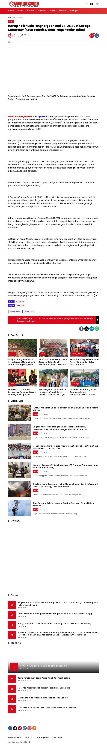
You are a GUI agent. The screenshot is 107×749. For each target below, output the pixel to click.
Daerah (21, 301)
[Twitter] (86, 328)
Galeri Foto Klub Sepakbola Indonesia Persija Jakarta (43, 698)
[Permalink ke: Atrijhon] (11, 35)
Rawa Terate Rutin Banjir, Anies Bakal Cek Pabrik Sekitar (44, 678)
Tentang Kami (42, 737)
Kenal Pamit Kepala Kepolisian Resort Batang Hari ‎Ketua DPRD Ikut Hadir (84, 362)
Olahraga (75, 384)
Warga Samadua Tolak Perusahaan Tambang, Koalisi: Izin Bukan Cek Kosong (54, 623)
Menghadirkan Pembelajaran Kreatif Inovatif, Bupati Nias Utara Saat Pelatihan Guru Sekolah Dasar (65, 447)
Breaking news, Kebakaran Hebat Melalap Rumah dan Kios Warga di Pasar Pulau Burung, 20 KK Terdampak (65, 485)
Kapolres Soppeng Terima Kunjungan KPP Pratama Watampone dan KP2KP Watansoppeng (65, 466)
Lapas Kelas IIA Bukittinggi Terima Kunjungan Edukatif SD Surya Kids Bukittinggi (55, 613)
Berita (11, 21)
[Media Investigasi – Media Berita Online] (31, 3)
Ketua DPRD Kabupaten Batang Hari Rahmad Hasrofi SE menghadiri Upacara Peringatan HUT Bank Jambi (21, 392)
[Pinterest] (20, 728)
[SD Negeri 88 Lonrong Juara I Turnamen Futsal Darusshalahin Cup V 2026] (84, 378)
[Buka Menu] (91, 3)
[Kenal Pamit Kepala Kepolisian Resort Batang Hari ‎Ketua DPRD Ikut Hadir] (84, 348)
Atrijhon (17, 35)
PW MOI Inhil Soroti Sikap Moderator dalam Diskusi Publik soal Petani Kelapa (65, 409)
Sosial (21, 306)
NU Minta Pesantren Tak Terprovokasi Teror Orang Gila (44, 688)
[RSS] (34, 728)
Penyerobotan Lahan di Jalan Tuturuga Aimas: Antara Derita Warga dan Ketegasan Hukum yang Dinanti (58, 603)
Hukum (12, 354)
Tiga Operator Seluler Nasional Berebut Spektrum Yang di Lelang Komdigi (63, 504)
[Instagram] (29, 728)
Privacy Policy (14, 737)
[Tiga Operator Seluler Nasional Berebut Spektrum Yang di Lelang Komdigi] (19, 508)
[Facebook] (81, 328)
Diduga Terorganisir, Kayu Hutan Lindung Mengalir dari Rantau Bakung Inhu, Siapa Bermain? (21, 362)
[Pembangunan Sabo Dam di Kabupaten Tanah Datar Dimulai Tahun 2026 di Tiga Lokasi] (53, 378)
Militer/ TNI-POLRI (78, 354)
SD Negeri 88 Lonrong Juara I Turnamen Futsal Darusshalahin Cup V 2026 (83, 392)
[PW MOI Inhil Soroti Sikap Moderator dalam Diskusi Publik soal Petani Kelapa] (19, 413)
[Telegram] (91, 328)
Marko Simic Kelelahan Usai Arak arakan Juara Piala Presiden (47, 708)
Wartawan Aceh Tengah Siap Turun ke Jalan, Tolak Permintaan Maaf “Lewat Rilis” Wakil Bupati (53, 362)
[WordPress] (25, 728)
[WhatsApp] (96, 328)
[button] (85, 3)
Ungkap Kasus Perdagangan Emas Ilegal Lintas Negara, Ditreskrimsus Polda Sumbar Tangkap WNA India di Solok (60, 428)
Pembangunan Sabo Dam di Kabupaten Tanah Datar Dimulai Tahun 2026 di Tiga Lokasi (52, 392)
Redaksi (28, 737)
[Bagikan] (96, 35)
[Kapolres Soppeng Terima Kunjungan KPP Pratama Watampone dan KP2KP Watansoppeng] (19, 470)
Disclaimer (58, 737)
